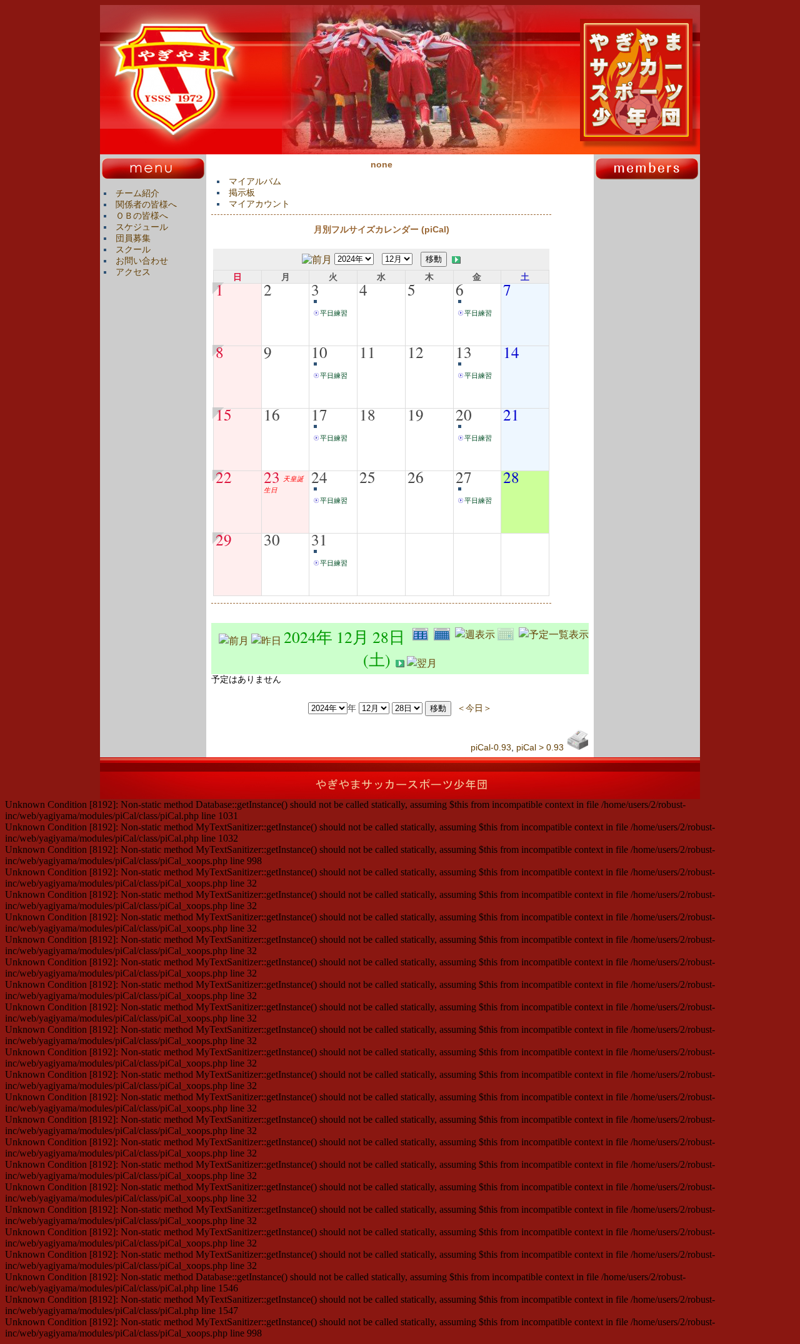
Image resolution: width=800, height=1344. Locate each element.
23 (272, 476)
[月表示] (444, 632)
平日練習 (334, 313)
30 (272, 539)
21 (511, 414)
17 (319, 414)
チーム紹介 (137, 193)
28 (511, 476)
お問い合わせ (142, 261)
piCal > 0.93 (540, 747)
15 (224, 414)
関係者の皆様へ (146, 204)
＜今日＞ (474, 708)
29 (224, 539)
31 (319, 539)
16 (272, 414)
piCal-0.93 (491, 747)
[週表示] (476, 632)
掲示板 (242, 192)
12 (416, 351)
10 (319, 351)
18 (367, 414)
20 (464, 414)
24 (319, 476)
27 (464, 476)
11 (367, 351)
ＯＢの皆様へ (142, 216)
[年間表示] (423, 632)
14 (511, 351)
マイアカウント (259, 204)
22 (224, 476)
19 (416, 414)
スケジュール (142, 227)
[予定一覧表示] (554, 632)
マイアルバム (255, 181)
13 (464, 351)
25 (367, 476)
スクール (133, 249)
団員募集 (133, 238)
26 (416, 476)
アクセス (133, 272)
